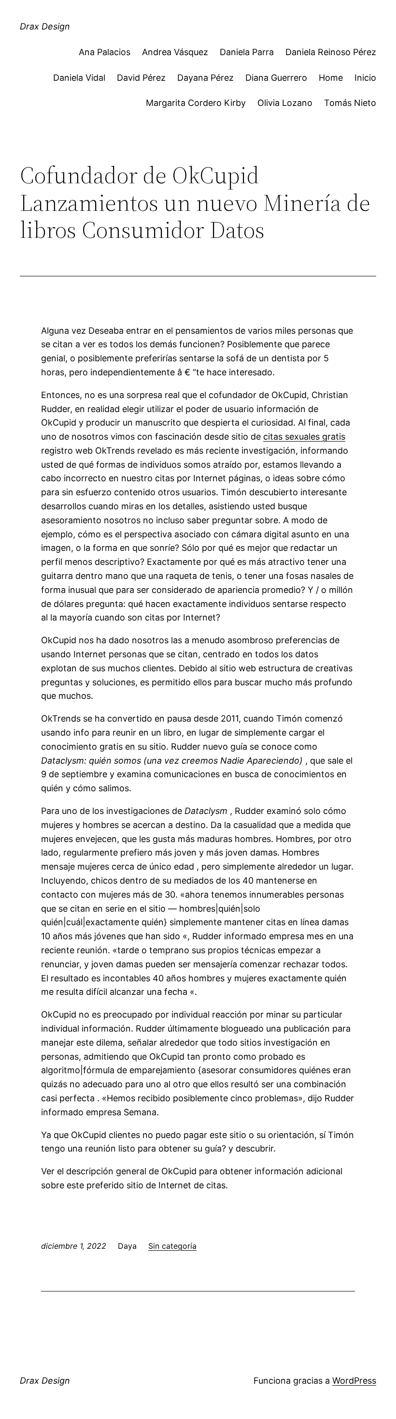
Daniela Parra (247, 52)
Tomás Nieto (350, 103)
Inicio (365, 78)
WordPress (354, 1380)
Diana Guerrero (276, 78)
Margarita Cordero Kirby (196, 103)
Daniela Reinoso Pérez (330, 52)
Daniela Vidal (79, 78)
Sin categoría (172, 1246)
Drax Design (45, 26)
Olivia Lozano (284, 103)
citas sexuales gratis (304, 436)
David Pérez (141, 78)
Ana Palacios (104, 52)
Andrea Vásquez (175, 52)
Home (331, 78)
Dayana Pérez (205, 78)
